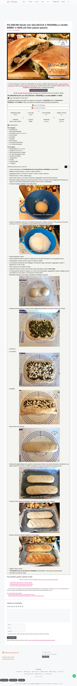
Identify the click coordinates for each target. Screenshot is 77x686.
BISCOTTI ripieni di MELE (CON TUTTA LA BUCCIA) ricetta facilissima (21, 594)
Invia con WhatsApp (39, 105)
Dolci (42, 1)
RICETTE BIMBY (18, 593)
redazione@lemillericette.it (8, 659)
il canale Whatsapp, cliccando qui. (28, 85)
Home (24, 1)
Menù (37, 1)
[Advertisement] (38, 12)
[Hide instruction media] (68, 167)
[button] (68, 1)
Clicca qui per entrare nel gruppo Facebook (48, 579)
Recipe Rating (10, 606)
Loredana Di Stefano (35, 683)
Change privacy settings (38, 676)
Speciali (63, 1)
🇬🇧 (44, 671)
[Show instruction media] (66, 167)
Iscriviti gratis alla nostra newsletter (38, 90)
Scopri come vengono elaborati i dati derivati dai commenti (42, 640)
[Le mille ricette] (12, 1)
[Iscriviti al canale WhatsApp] (74, 676)
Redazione (21, 680)
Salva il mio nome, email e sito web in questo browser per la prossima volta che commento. (28, 633)
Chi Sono (30, 1)
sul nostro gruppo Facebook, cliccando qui (29, 93)
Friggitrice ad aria (56, 1)
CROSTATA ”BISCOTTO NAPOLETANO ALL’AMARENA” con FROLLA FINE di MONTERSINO (26, 595)
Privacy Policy (4, 680)
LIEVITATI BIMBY (11, 593)
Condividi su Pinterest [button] (39, 108)
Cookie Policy (13, 680)
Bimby (48, 1)
